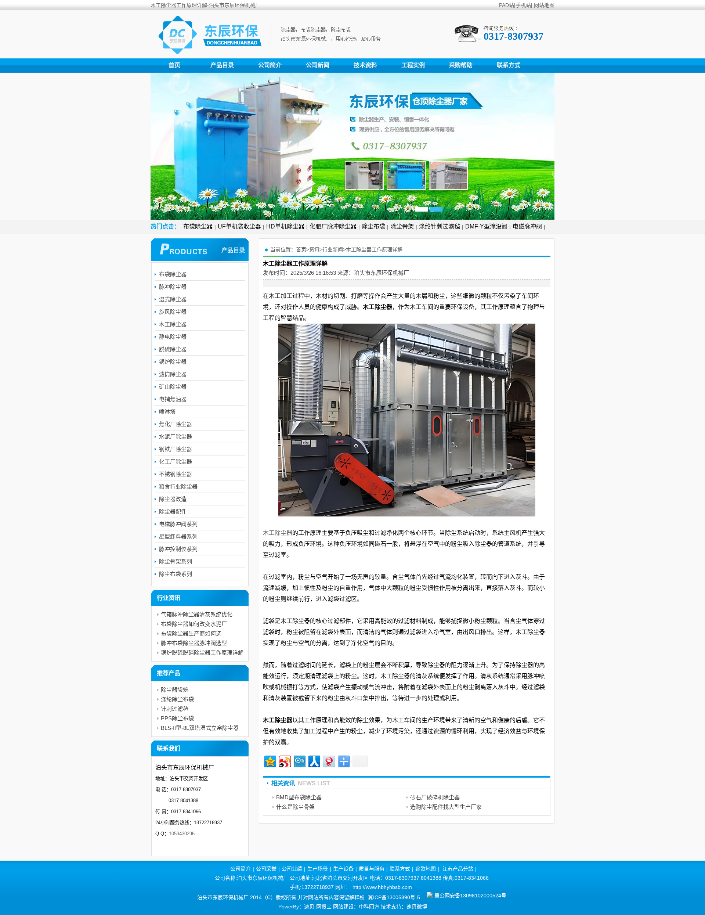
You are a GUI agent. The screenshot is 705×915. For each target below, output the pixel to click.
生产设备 (343, 869)
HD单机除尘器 (285, 226)
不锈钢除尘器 (175, 474)
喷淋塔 (167, 411)
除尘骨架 (402, 226)
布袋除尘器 (198, 226)
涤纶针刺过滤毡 (439, 226)
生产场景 (317, 869)
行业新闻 (332, 249)
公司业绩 (292, 869)
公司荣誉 (266, 869)
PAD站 (506, 5)
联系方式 (508, 65)
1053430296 (182, 833)
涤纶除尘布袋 (177, 699)
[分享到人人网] (314, 760)
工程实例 (413, 65)
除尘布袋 (373, 226)
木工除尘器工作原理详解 (374, 249)
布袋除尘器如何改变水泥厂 (194, 624)
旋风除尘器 (173, 312)
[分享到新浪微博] (284, 760)
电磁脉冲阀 (527, 226)
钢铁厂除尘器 (175, 449)
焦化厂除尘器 (175, 424)
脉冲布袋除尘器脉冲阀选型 (194, 643)
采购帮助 (461, 65)
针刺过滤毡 (174, 709)
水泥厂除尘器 (175, 436)
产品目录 (222, 65)
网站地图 (544, 5)
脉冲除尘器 (173, 287)
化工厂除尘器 (175, 461)
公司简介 (270, 65)
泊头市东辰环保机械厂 (381, 273)
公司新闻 (317, 65)
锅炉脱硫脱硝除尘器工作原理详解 (202, 652)
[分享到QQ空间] (269, 760)
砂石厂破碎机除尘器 (435, 797)
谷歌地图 (425, 869)
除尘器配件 (173, 511)
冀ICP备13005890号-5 (394, 897)
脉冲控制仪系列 (178, 549)
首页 (174, 65)
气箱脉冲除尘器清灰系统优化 (196, 614)
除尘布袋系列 (175, 574)
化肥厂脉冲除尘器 (333, 226)
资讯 (314, 249)
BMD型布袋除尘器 (299, 797)
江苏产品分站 (457, 869)
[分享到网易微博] (328, 760)
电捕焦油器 (173, 399)
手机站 (523, 5)
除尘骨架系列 (175, 561)
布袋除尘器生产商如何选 (191, 633)
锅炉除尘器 (173, 362)
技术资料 (365, 65)
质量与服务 (371, 869)
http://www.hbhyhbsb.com (382, 887)
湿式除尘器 (173, 299)
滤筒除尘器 (173, 374)
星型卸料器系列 (178, 536)
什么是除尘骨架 (295, 807)
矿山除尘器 (173, 386)
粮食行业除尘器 (178, 486)
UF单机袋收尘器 (239, 226)
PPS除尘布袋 (177, 718)
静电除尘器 (173, 337)
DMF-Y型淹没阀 (486, 226)
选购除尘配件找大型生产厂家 (446, 807)
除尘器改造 (173, 499)
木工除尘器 (277, 533)
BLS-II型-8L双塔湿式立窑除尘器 (200, 728)
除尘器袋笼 (174, 690)
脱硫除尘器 (173, 349)
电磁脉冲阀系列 (178, 524)
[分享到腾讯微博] (299, 760)
